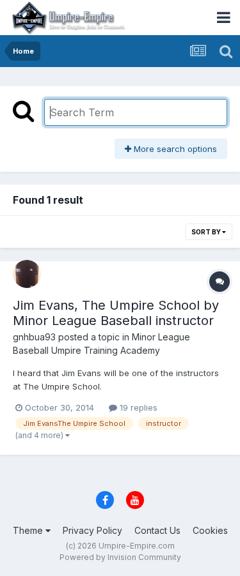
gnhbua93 (34, 336)
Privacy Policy (92, 530)
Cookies (210, 530)
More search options (174, 149)
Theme (29, 530)
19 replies (137, 407)
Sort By (206, 232)
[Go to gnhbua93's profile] (27, 274)
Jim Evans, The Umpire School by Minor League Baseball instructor (116, 313)
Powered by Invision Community (120, 557)
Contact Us (157, 530)
